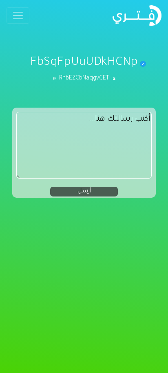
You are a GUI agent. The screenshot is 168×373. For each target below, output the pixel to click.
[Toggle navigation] (18, 15)
